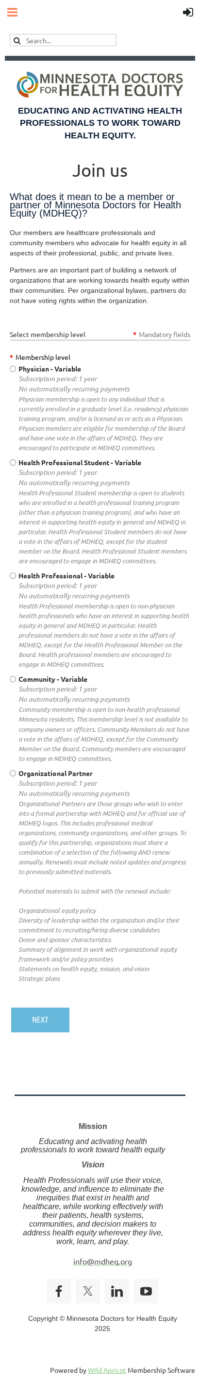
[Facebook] (59, 1291)
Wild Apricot (107, 1369)
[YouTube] (146, 1291)
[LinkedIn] (117, 1291)
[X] (88, 1291)
